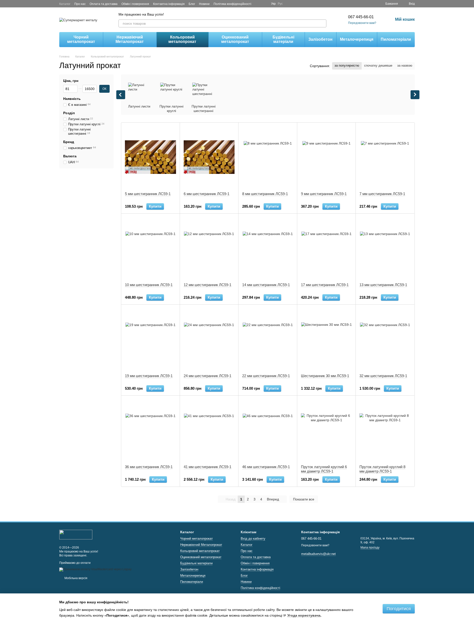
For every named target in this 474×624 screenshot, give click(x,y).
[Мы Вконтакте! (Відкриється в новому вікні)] (264, 4)
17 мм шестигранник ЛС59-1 (325, 285)
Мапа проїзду (369, 547)
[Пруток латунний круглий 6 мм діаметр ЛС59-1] (326, 430)
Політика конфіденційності (232, 4)
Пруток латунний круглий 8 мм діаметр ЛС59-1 (382, 469)
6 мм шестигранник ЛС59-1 (206, 194)
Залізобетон (320, 39)
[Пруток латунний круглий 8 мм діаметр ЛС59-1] (385, 430)
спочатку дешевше (378, 65)
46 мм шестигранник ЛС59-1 (266, 467)
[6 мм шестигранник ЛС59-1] (209, 157)
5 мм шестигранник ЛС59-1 (148, 194)
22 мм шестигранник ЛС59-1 (266, 376)
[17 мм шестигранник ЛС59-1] (326, 248)
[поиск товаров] (322, 23)
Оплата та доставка (104, 4)
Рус (280, 3)
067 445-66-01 (361, 17)
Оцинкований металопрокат (235, 39)
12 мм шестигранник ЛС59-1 (207, 285)
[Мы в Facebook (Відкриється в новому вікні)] (258, 4)
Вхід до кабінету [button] (253, 538)
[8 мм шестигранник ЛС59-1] (267, 157)
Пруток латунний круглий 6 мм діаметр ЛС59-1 (324, 469)
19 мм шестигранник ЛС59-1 (149, 376)
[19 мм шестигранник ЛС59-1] (150, 339)
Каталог (64, 4)
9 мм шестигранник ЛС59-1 (324, 194)
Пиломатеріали (396, 39)
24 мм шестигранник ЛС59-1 (207, 376)
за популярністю (347, 65)
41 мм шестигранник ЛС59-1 (207, 467)
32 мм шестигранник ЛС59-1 (383, 376)
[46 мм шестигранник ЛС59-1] (267, 430)
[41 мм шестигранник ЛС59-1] (209, 430)
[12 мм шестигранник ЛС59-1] (209, 248)
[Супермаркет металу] (75, 534)
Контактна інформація (169, 4)
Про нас (80, 4)
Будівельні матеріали (283, 39)
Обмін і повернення (135, 4)
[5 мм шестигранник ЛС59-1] (150, 157)
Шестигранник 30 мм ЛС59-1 (325, 376)
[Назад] (120, 94)
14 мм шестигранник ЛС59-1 (266, 285)
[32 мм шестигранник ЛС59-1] (385, 339)
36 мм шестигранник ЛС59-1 (149, 467)
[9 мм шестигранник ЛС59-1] (326, 157)
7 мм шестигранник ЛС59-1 (382, 194)
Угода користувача (303, 615)
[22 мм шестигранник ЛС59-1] (267, 339)
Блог (192, 4)
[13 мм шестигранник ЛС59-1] (385, 248)
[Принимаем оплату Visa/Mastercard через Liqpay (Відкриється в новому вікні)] (95, 569)
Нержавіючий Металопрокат (130, 39)
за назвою (404, 65)
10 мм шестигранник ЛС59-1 (149, 285)
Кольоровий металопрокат (182, 39)
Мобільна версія (75, 578)
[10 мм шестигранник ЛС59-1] (150, 248)
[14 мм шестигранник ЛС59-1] (267, 248)
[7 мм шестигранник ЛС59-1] (385, 157)
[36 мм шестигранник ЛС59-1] (150, 430)
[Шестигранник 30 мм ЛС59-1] (326, 339)
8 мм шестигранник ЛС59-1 (265, 194)
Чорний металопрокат (81, 39)
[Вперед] (415, 94)
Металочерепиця (356, 39)
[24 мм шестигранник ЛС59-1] (209, 339)
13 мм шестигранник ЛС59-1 (383, 285)
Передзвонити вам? (362, 23)
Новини (204, 4)
